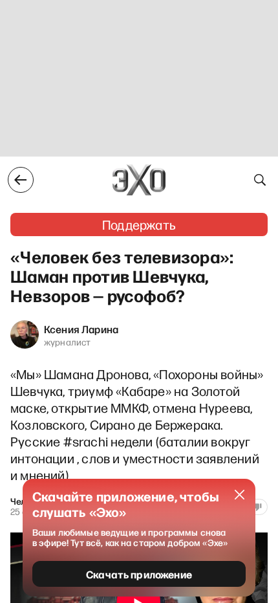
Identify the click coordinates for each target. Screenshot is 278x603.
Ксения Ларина (81, 328)
